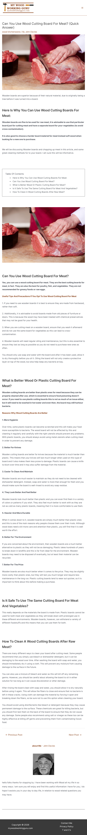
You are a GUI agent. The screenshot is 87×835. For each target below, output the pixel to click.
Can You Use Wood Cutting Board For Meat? (34, 181)
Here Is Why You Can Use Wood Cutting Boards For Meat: (40, 178)
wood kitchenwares (11, 32)
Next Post (75, 734)
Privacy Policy (66, 826)
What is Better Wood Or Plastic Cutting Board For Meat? (39, 185)
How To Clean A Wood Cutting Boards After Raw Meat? (39, 192)
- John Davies (43, 746)
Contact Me (66, 823)
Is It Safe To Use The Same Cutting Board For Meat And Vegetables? (45, 188)
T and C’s (66, 830)
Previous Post (14, 734)
